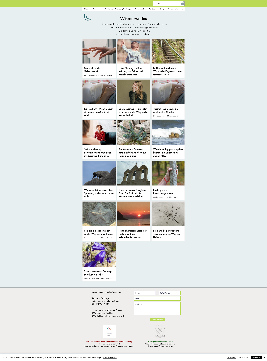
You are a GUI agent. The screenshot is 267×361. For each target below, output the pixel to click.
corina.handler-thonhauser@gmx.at (107, 301)
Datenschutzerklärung (110, 358)
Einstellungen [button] (231, 358)
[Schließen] (264, 357)
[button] (183, 3)
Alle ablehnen (243, 358)
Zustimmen (256, 358)
